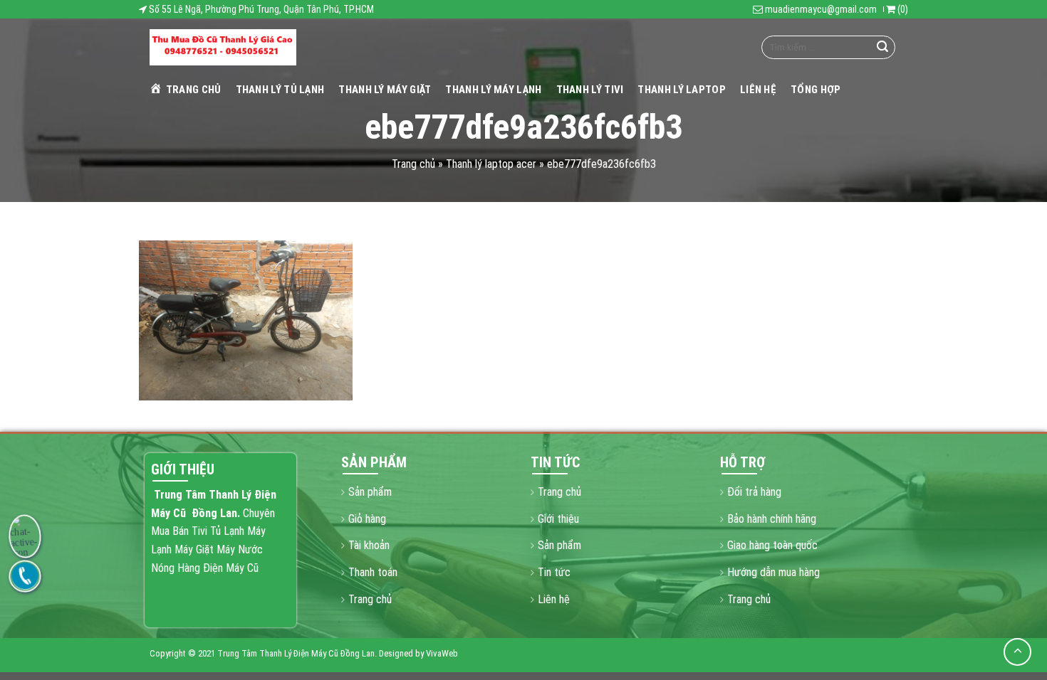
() (901, 9)
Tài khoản (369, 545)
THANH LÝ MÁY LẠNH (493, 89)
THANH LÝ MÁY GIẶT (384, 89)
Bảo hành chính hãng (771, 519)
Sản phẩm (370, 492)
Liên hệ (758, 89)
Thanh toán (372, 572)
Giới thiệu (558, 519)
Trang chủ (194, 89)
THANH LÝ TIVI (590, 89)
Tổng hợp (815, 89)
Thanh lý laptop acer (491, 164)
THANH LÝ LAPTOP (681, 89)
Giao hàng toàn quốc (772, 545)
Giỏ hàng (367, 519)
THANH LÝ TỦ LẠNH (280, 89)
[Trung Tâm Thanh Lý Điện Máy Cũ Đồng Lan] (223, 47)
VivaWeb (442, 653)
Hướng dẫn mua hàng (773, 572)
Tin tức (554, 572)
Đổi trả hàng (754, 492)
